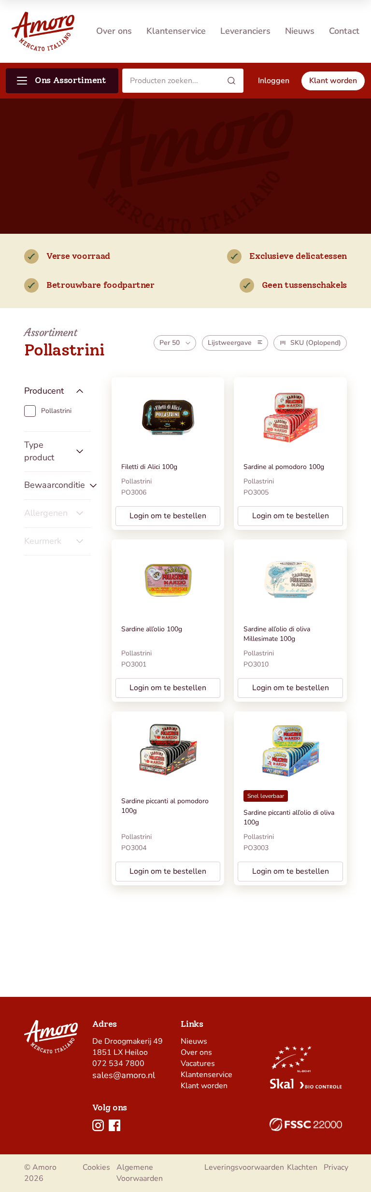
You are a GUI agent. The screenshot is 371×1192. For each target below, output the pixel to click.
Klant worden (204, 1085)
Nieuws (299, 31)
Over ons (114, 31)
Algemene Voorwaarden (139, 1173)
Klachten (302, 1167)
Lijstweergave (230, 342)
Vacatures (198, 1063)
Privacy (336, 1167)
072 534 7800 (118, 1063)
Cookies (96, 1167)
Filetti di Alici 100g (149, 466)
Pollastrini (136, 481)
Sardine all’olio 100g (151, 629)
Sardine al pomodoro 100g (283, 466)
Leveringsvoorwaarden (244, 1167)
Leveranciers (245, 31)
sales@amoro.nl (123, 1075)
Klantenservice (176, 31)
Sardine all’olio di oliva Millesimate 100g (276, 633)
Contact (344, 31)
